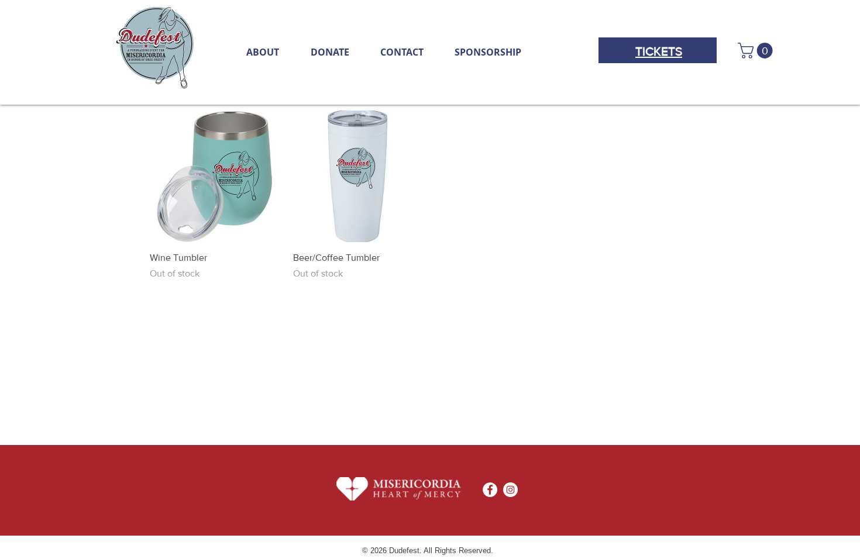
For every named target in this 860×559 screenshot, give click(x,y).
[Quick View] (215, 176)
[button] (757, 50)
